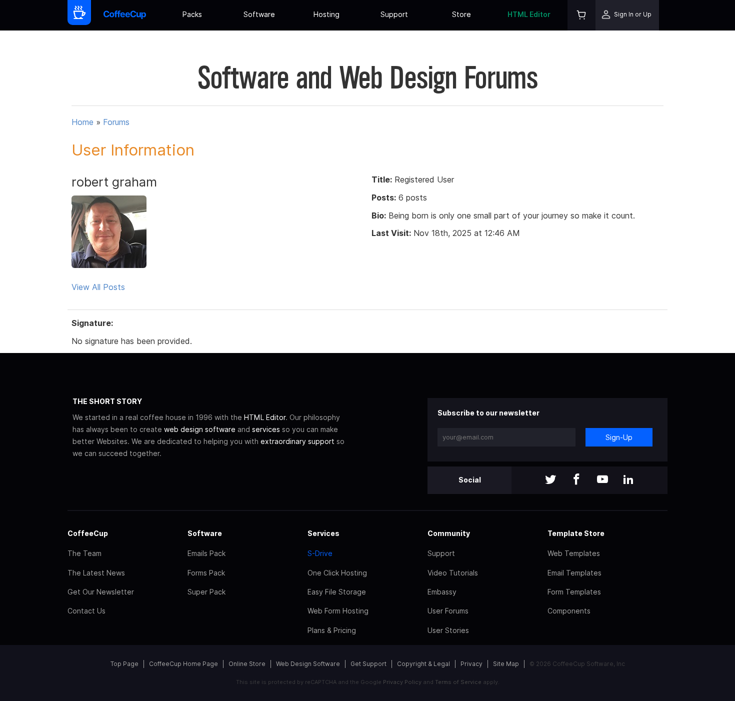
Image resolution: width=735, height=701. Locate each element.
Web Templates (574, 553)
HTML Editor (529, 14)
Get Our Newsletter (101, 592)
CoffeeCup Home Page (183, 664)
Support (394, 14)
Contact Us (87, 610)
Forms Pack (206, 572)
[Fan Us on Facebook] (576, 480)
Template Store (576, 533)
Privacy (471, 664)
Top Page (124, 664)
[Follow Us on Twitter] (550, 480)
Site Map (506, 664)
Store (461, 14)
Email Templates (575, 572)
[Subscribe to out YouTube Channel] (602, 480)
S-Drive (320, 553)
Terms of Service (458, 682)
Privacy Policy (402, 682)
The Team (85, 553)
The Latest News (96, 572)
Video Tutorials (453, 572)
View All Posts (98, 287)
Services (324, 533)
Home (83, 122)
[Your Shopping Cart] (582, 15)
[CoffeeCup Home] (125, 15)
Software (259, 14)
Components (569, 610)
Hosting (327, 14)
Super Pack (207, 592)
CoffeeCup (88, 533)
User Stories (448, 630)
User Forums (448, 610)
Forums (116, 122)
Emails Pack (207, 553)
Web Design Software (308, 664)
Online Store (247, 664)
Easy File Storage (337, 592)
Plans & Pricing (332, 630)
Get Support (368, 664)
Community (449, 533)
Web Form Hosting (338, 610)
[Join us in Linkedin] (628, 480)
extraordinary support (297, 441)
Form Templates (574, 592)
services (266, 429)
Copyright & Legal (423, 664)
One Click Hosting (337, 572)
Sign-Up (619, 437)
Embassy (442, 592)
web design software (200, 429)
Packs (192, 14)
